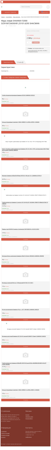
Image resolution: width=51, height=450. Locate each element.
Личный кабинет (29, 418)
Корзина (27, 414)
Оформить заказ (29, 416)
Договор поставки (5, 435)
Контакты (3, 437)
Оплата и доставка (5, 433)
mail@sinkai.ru (29, 437)
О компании (4, 431)
